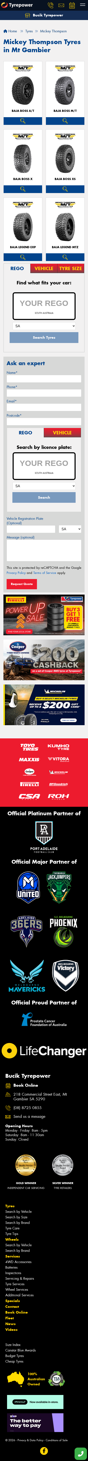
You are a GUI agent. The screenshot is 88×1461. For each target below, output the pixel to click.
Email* (12, 401)
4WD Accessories (18, 1262)
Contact (12, 1306)
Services (12, 1256)
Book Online (16, 1312)
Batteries (11, 1267)
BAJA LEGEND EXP (23, 247)
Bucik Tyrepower (47, 15)
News (10, 1323)
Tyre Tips (11, 1234)
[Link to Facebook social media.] (44, 1451)
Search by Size (16, 1217)
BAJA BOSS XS (65, 179)
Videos (11, 1329)
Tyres (10, 1206)
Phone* (12, 387)
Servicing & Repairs (19, 1278)
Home (12, 31)
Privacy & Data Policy (30, 1440)
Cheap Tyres (14, 1361)
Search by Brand (17, 1222)
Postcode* (14, 415)
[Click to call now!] (50, 5)
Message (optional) (21, 537)
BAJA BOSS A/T (23, 111)
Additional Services (19, 1295)
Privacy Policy (16, 573)
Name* (12, 372)
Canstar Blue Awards (20, 1350)
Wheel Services (16, 1289)
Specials (12, 1300)
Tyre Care (12, 1228)
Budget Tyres (14, 1356)
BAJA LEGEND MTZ (65, 247)
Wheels (12, 1239)
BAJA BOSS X (22, 179)
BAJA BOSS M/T (65, 111)
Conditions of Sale (57, 1440)
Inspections (13, 1273)
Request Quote (22, 584)
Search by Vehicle (18, 1211)
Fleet (9, 1318)
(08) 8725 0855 (27, 1107)
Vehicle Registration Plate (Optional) (25, 520)
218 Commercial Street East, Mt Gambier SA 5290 (40, 1097)
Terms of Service (44, 573)
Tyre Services (14, 1284)
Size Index (13, 1345)
